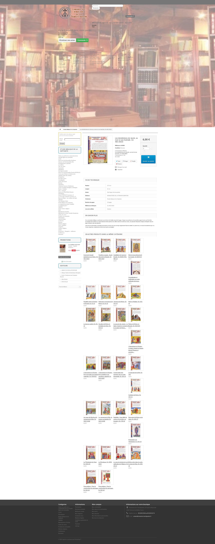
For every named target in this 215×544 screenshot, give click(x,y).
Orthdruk (92, 64)
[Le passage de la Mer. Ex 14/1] (135, 363)
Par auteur (75, 51)
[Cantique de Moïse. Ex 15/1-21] (135, 385)
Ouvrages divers (62, 178)
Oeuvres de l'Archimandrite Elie (66, 162)
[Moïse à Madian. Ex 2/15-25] (135, 292)
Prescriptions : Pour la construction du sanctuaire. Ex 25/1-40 (91, 488)
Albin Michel (64, 279)
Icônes (60, 110)
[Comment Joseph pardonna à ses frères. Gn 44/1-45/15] (91, 245)
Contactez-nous (62, 2)
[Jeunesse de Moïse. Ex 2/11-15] (120, 292)
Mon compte (96, 504)
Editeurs (64, 266)
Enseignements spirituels (65, 51)
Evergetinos (61, 177)
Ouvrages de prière (63, 57)
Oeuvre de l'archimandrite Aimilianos (67, 160)
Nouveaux (60, 234)
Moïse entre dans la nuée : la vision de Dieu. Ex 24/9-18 (135, 464)
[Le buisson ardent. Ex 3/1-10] (91, 314)
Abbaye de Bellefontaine (96, 52)
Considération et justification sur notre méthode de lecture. (134, 279)
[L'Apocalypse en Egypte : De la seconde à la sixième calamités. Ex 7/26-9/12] (91, 363)
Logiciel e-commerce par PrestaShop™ (71, 539)
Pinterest (119, 164)
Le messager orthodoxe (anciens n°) (68, 119)
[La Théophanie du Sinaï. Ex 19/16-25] (91, 452)
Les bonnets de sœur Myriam (66, 90)
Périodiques (61, 193)
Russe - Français (111, 57)
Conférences (61, 232)
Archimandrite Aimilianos (79, 52)
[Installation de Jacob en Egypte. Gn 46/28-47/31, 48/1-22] (120, 245)
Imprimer (120, 169)
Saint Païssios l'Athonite (79, 55)
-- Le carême (62, 52)
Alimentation (62, 85)
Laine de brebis (63, 87)
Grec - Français (110, 58)
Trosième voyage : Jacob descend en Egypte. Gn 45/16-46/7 (105, 257)
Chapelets (61, 107)
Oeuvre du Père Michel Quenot (65, 192)
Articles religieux (62, 223)
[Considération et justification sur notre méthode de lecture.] (135, 268)
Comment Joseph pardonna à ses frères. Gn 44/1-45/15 (91, 257)
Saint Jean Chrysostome (79, 54)
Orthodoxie (61, 55)
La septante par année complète (67, 70)
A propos (77, 523)
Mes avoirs (95, 511)
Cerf (91, 60)
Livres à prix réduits (123, 60)
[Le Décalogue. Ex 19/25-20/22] (106, 452)
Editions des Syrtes (94, 54)
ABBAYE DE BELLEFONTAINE (69, 270)
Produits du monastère (63, 216)
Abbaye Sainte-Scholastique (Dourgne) (70, 272)
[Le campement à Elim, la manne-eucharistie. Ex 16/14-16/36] (106, 408)
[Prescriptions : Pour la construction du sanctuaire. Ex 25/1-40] (91, 477)
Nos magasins (79, 513)
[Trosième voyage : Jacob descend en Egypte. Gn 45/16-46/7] (106, 245)
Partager (125, 161)
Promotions (65, 240)
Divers (60, 63)
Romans (61, 61)
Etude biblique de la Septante (70, 129)
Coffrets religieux (63, 108)
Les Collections (121, 55)
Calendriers (62, 64)
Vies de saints (62, 54)
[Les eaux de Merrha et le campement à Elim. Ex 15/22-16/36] (91, 408)
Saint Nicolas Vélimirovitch (79, 63)
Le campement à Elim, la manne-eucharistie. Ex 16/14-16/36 (105, 419)
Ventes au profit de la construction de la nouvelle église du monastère (65, 508)
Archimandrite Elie (77, 58)
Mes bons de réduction (98, 518)
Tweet (118, 161)
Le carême (60, 165)
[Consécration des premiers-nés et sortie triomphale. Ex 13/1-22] (120, 363)
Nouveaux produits (80, 509)
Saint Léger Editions (95, 57)
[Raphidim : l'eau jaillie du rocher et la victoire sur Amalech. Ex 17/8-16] (120, 408)
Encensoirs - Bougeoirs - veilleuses (67, 111)
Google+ (133, 161)
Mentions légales (79, 518)
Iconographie (62, 58)
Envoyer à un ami (122, 167)
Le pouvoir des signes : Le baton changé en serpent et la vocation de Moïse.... (120, 326)
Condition (117, 148)
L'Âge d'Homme (93, 55)
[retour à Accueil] (60, 129)
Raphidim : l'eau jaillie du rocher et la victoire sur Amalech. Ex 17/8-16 (120, 419)
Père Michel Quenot (78, 61)
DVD (60, 79)
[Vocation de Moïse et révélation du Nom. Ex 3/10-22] (106, 314)
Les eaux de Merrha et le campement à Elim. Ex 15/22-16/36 (90, 419)
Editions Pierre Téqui (95, 58)
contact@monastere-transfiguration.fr (142, 516)
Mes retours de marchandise (99, 509)
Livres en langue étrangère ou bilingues (67, 187)
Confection (61, 88)
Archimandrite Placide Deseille (80, 57)
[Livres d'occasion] (66, 261)
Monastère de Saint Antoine (96, 63)
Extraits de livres (123, 58)
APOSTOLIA (64, 281)
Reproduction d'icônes (64, 98)
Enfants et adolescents (64, 60)
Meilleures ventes (79, 511)
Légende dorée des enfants (65, 175)
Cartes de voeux (62, 214)
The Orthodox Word (64, 122)
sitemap (77, 526)
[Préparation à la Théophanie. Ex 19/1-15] (135, 430)
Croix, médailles (63, 105)
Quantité (145, 146)
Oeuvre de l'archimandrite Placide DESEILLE (69, 172)
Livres (59, 159)
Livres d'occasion (122, 54)
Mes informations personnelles (100, 515)
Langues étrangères (111, 55)
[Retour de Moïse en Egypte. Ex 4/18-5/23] (135, 314)
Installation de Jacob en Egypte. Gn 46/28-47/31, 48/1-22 (120, 257)
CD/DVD (60, 207)
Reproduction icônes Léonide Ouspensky (69, 99)
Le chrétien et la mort (74, 244)
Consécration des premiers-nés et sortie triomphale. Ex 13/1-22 (119, 374)
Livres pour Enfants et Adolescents (66, 174)
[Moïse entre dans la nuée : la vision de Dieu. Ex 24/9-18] (135, 452)
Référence (117, 145)
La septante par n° (63, 72)
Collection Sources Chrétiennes (125, 57)
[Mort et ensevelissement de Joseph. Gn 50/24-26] (135, 245)
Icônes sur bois (63, 96)
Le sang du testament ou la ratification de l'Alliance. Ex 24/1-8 (120, 464)
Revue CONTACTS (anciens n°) (67, 117)
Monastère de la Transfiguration (97, 61)
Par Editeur (92, 49)
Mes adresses (95, 513)
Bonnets (60, 222)
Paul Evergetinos (77, 60)
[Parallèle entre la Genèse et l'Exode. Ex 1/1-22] (91, 292)
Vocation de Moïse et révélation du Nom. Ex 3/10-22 (105, 326)
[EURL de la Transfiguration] (73, 13)
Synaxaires (61, 168)
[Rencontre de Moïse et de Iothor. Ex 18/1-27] (135, 408)
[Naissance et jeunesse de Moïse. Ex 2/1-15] (106, 292)
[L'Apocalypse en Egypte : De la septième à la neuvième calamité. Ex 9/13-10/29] (106, 363)
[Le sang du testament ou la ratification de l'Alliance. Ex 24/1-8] (120, 452)
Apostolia (92, 51)
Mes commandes (96, 507)
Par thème (61, 49)
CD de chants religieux (64, 78)
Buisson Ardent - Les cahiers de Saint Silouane (70, 120)
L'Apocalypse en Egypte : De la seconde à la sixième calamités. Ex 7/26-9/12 (91, 374)
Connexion (60, 0)
